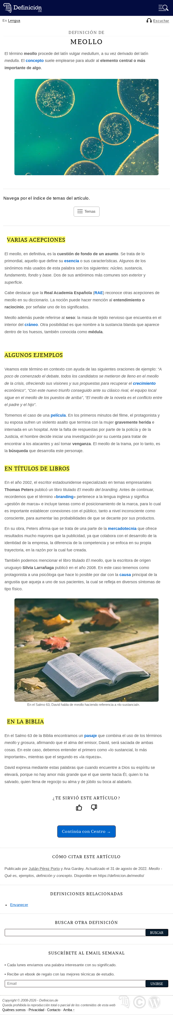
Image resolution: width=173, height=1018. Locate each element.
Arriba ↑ (69, 1010)
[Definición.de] (22, 7)
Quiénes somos (14, 1010)
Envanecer (19, 905)
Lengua (14, 20)
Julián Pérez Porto (44, 869)
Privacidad (36, 1010)
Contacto (53, 1010)
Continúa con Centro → (86, 831)
